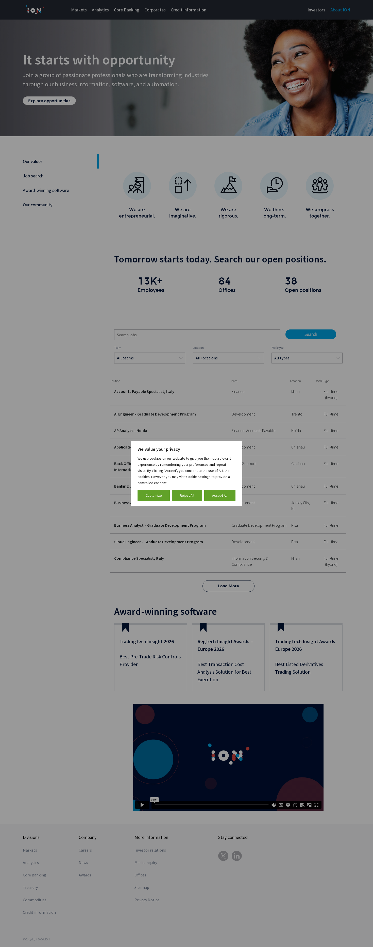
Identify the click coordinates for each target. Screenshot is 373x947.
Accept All (219, 495)
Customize (154, 495)
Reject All (187, 495)
